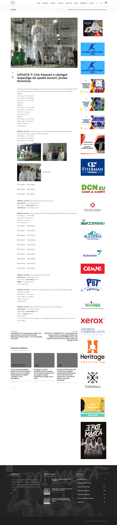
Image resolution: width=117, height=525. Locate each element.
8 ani (24, 380)
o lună (53, 482)
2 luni (53, 492)
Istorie (53, 3)
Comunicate (91, 502)
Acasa (61, 9)
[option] (21, 368)
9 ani (70, 382)
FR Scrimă (45, 3)
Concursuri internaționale (18, 365)
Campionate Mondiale (91, 490)
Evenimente (83, 3)
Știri (65, 9)
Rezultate (69, 3)
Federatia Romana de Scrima (17, 380)
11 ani (47, 380)
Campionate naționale (91, 494)
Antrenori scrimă (91, 479)
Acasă (38, 3)
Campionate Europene (91, 486)
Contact (91, 3)
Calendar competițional (91, 483)
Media (75, 3)
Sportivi (60, 3)
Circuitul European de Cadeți (91, 498)
